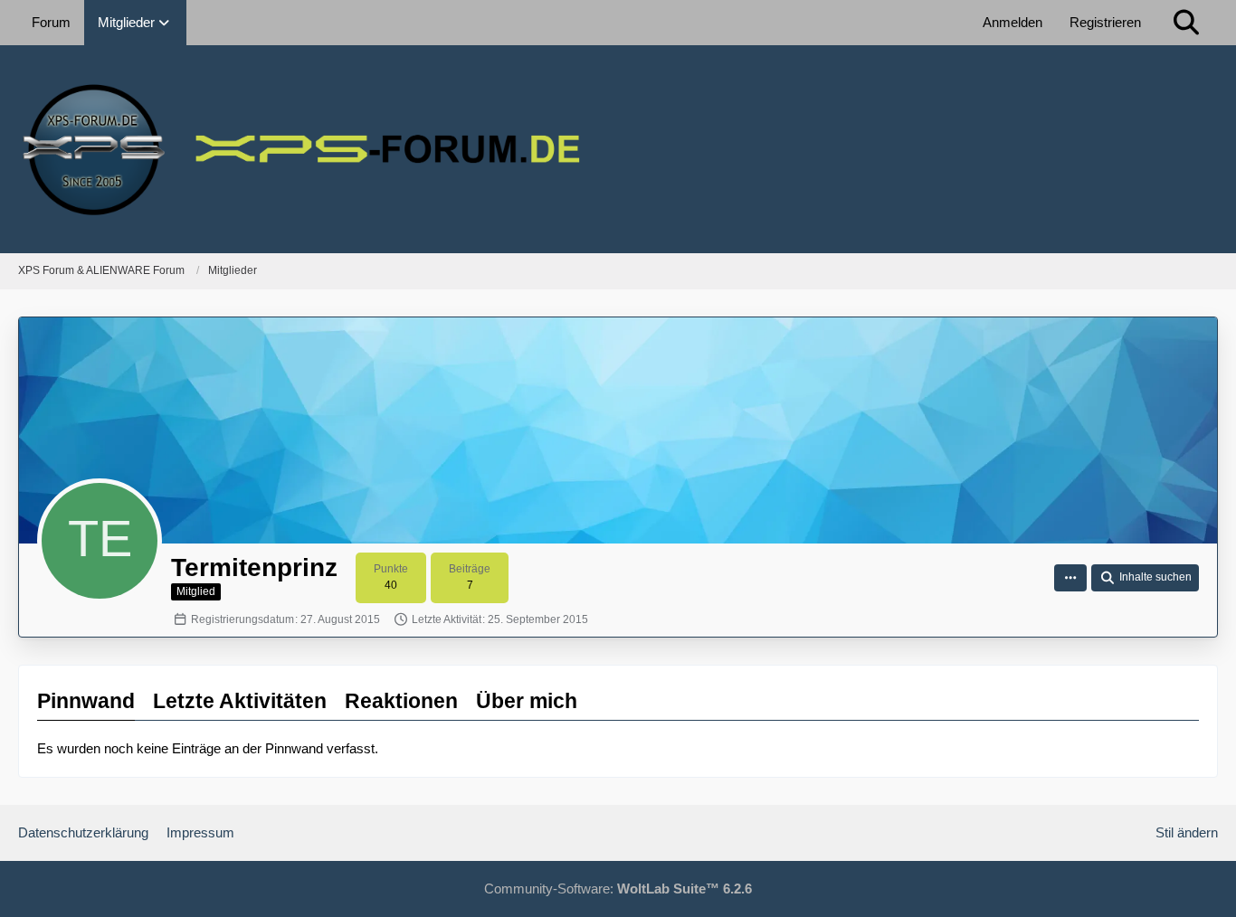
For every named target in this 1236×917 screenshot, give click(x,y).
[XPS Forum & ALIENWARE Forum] (618, 149)
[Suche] (1186, 22)
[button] (1070, 577)
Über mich (526, 701)
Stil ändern (1186, 832)
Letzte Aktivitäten (240, 701)
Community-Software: (618, 888)
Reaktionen (401, 701)
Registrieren (1105, 22)
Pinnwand (86, 701)
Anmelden (1012, 22)
